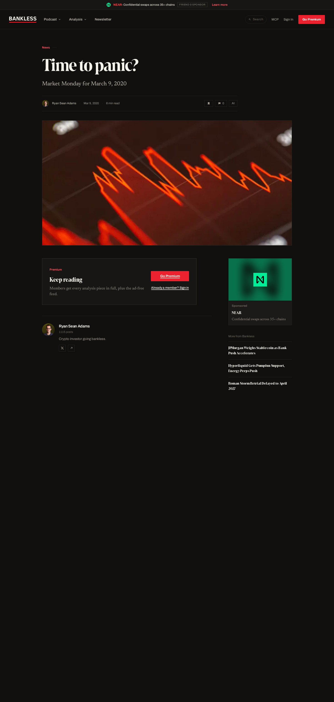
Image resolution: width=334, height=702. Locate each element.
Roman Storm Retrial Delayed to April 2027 (257, 385)
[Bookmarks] (208, 103)
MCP (275, 19)
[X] (62, 348)
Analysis (75, 19)
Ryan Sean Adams (64, 103)
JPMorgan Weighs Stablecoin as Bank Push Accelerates (257, 350)
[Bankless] (23, 19)
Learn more (219, 4)
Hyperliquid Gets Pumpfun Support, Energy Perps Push (256, 368)
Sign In (288, 19)
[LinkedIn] (71, 348)
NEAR (117, 4)
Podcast (50, 19)
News (46, 47)
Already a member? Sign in (170, 287)
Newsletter (103, 19)
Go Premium (311, 19)
